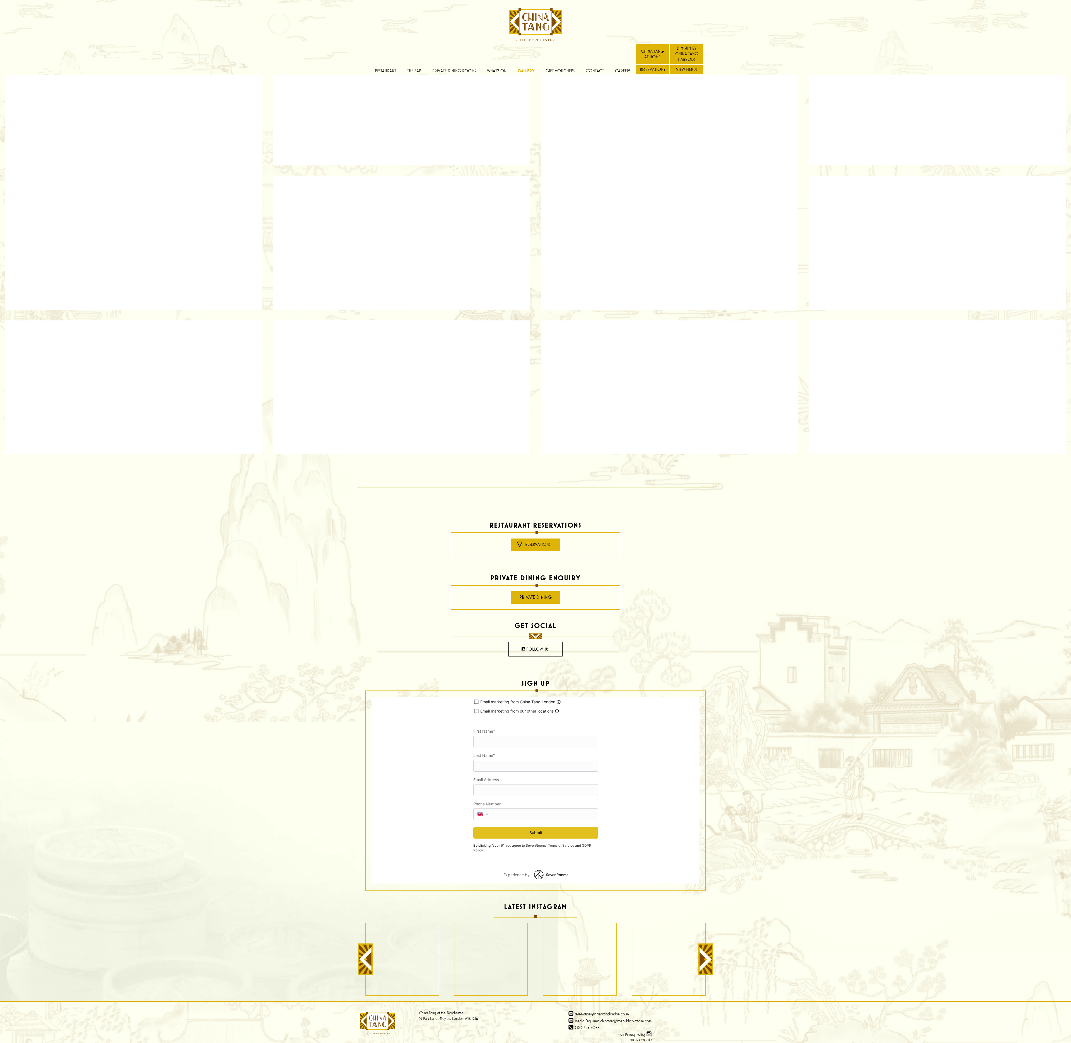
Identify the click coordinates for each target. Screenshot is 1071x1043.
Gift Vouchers (560, 70)
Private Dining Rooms (454, 70)
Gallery (526, 70)
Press (620, 1034)
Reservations (652, 69)
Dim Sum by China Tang (686, 53)
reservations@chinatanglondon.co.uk (601, 1014)
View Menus (686, 69)
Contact (595, 70)
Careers (622, 70)
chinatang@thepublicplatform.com (626, 1021)
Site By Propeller (641, 1040)
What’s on (496, 70)
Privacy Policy (635, 1034)
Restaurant (385, 70)
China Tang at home (652, 54)
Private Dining (535, 597)
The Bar (414, 70)
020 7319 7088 (586, 1027)
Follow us (537, 649)
